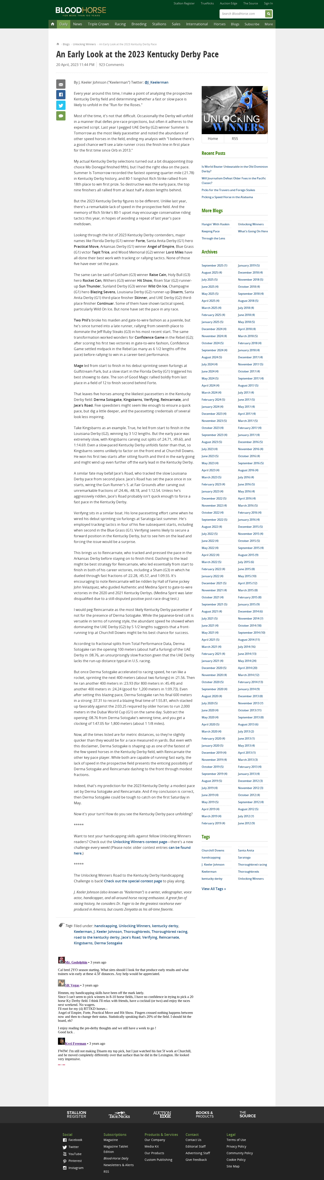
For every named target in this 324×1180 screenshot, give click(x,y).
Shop (205, 1114)
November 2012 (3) (250, 788)
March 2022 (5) (211, 562)
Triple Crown (98, 24)
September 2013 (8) (251, 717)
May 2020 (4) (210, 717)
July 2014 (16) (246, 647)
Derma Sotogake (108, 943)
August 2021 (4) (212, 611)
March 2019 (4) (211, 816)
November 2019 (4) (214, 760)
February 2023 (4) (213, 484)
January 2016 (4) (249, 520)
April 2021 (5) (210, 640)
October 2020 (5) (212, 682)
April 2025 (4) (210, 301)
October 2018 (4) (249, 287)
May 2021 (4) (210, 633)
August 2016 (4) (248, 470)
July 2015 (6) (246, 562)
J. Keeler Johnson (108, 931)
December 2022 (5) (214, 498)
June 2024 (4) (210, 371)
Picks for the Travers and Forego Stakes (228, 190)
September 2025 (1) (214, 265)
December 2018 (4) (250, 272)
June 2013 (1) (246, 738)
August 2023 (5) (212, 442)
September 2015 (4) (251, 548)
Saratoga (244, 857)
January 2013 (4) (249, 774)
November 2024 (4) (214, 336)
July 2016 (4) (246, 477)
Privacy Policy (236, 1146)
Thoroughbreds (137, 931)
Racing (120, 24)
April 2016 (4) (247, 498)
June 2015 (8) (246, 569)
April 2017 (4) (247, 414)
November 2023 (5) (214, 421)
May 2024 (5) (210, 378)
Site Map (233, 1166)
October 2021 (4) (212, 597)
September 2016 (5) (251, 463)
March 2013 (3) (248, 760)
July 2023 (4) (210, 449)
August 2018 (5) (248, 301)
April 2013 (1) (247, 753)
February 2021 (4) (213, 654)
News (77, 24)
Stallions (159, 24)
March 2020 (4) (211, 731)
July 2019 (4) (210, 788)
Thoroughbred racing (169, 931)
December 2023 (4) (214, 414)
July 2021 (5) (210, 618)
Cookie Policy (236, 1159)
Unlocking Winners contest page (140, 841)
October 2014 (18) (249, 626)
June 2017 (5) (246, 400)
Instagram (76, 1168)
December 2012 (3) (250, 781)
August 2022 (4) (212, 527)
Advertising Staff (198, 1153)
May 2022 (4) (210, 548)
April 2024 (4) (210, 385)
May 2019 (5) (210, 802)
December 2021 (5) (214, 583)
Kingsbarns (83, 943)
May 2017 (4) (246, 407)
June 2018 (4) (246, 315)
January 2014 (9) (249, 689)
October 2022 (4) (212, 513)
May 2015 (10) (247, 576)
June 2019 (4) (210, 795)
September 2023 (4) (214, 435)
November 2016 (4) (250, 449)
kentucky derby (165, 925)
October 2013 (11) (249, 710)
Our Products (154, 1153)
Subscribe (252, 24)
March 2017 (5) (248, 421)
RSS (235, 138)
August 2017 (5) (248, 385)
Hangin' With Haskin (215, 224)
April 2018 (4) (247, 329)
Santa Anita (246, 850)
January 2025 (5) (212, 322)
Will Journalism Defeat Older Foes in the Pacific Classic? (234, 180)
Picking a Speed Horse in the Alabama (227, 197)
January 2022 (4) (212, 576)
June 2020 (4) (210, 710)
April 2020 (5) (210, 724)
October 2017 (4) (249, 371)
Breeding (139, 24)
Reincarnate (169, 937)
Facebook (60, 94)
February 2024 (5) (213, 400)
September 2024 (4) (214, 350)
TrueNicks (207, 3)
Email (60, 84)
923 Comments (111, 64)
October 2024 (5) (212, 343)
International (197, 24)
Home (58, 43)
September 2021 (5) (214, 604)
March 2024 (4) (211, 393)
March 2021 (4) (211, 647)
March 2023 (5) (211, 477)
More (269, 24)
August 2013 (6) (248, 724)
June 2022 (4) (210, 541)
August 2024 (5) (212, 357)
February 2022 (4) (213, 569)
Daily (64, 24)
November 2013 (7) (250, 703)
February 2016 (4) (249, 513)
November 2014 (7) (250, 618)
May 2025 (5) (210, 294)
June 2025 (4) (210, 287)
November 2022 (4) (214, 505)
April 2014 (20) (247, 668)
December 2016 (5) (250, 442)
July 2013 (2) (246, 731)
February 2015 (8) (249, 597)
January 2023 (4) (212, 491)
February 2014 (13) (250, 682)
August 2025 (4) (212, 272)
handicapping (105, 925)
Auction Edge (228, 3)
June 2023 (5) (210, 456)
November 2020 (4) (214, 675)
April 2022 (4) (210, 555)
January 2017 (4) (249, 435)
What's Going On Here (253, 231)
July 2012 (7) (246, 816)
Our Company (155, 1140)
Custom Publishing (158, 1159)
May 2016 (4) (246, 491)
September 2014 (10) (251, 633)
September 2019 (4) (214, 774)
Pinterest (75, 1161)
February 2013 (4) (249, 767)
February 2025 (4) (213, 315)
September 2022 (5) (214, 520)
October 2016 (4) (249, 456)
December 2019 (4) (214, 753)
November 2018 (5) (250, 280)
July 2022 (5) (210, 534)
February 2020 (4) (213, 738)
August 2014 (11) (249, 640)
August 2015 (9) (248, 555)
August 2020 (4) (212, 696)
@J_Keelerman (156, 82)
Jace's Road (130, 937)
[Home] (52, 24)
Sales (176, 24)
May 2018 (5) (246, 322)
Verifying (149, 937)
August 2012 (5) (248, 809)
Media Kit (152, 1146)
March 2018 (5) (248, 336)
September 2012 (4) (251, 802)
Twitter (60, 105)
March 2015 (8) (248, 590)
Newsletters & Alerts (119, 1165)
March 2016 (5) (248, 505)
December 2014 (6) (250, 611)
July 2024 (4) (210, 364)
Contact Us (193, 1140)
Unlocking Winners (84, 44)
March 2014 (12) (248, 675)
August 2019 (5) (212, 781)
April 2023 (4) (210, 470)
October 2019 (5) (212, 767)
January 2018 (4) (249, 350)
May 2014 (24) (247, 661)
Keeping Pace (211, 231)
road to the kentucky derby (97, 937)
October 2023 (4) (212, 428)
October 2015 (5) (249, 541)
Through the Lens (213, 238)
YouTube (75, 1154)
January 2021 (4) (212, 661)
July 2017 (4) (246, 393)
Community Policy (240, 1153)
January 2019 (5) (249, 265)
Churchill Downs (213, 850)
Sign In (268, 3)
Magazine (111, 1140)
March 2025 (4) (211, 308)
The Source (250, 3)
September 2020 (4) (214, 689)
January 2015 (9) (249, 604)
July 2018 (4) (246, 308)
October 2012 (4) (249, 795)
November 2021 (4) (214, 590)
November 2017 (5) (250, 364)
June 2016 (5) (246, 484)
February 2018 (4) (249, 343)
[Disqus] (125, 1010)
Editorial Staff (196, 1146)
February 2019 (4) (213, 823)
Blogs (235, 24)
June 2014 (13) (247, 654)
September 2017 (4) (251, 378)
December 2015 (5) (250, 527)
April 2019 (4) (210, 809)
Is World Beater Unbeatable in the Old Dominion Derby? (235, 169)
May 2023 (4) (210, 463)
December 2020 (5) (214, 668)
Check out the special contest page (133, 881)
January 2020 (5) (212, 746)
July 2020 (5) (210, 703)
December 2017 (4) (250, 357)
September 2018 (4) (251, 294)
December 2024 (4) (214, 329)
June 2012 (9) (246, 823)
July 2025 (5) (210, 280)
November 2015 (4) (250, 534)
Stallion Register (184, 3)
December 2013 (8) (250, 696)
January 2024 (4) (212, 407)
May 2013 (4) (246, 746)
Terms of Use (236, 1140)
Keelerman (83, 931)
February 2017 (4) (249, 428)
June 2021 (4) (210, 626)
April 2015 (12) (247, 583)
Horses (220, 24)
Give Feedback (196, 1159)
